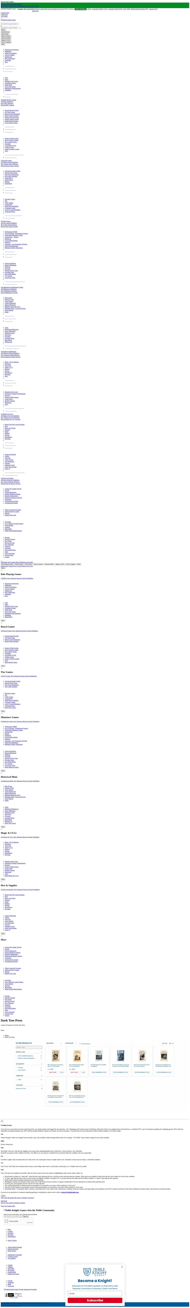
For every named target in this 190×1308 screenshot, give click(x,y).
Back (3, 568)
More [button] (2, 1030)
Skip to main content (7, 1)
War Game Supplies (11, 176)
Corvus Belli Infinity (11, 240)
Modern (7, 182)
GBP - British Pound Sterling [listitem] (136, 9)
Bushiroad (8, 402)
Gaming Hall (5, 13)
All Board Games (6, 631)
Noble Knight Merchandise (13, 531)
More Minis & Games (11, 767)
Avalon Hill (8, 204)
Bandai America (10, 401)
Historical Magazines (11, 496)
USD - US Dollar (80, 9)
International (12, 1236)
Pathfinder (8, 51)
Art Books (8, 499)
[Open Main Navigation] (1, 18)
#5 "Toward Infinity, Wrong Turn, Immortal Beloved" (77, 1096)
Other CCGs (9, 367)
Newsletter (11, 1270)
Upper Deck (8, 399)
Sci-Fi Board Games (11, 123)
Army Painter (9, 460)
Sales (6, 552)
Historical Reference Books (13, 498)
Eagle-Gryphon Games (12, 149)
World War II (9, 180)
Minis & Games (6, 36)
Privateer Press (9, 272)
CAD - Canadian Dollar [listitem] (110, 9)
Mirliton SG (8, 342)
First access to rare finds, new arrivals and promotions (20, 1214)
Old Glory (8, 335)
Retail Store (35, 9)
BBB (9, 1284)
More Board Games (11, 662)
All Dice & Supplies (7, 889)
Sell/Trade (35, 11)
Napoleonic (8, 183)
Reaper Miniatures (10, 265)
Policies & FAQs (13, 1249)
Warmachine (9, 237)
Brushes (7, 430)
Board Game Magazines (12, 114)
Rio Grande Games (11, 142)
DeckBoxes (8, 373)
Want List (56, 9)
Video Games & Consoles (13, 510)
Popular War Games (11, 173)
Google (10, 1281)
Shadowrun (8, 57)
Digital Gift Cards (10, 515)
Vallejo (7, 456)
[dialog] (95, 1158)
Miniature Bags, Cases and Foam (15, 308)
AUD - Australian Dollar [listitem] (95, 9)
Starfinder (8, 60)
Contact (42, 9)
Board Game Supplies (12, 116)
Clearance (8, 548)
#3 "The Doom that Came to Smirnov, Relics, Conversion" (141, 1065)
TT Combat (8, 276)
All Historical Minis (7, 781)
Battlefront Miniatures (11, 329)
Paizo (6, 79)
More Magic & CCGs (11, 876)
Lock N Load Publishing (12, 210)
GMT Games (9, 203)
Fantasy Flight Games (11, 138)
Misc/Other (8, 529)
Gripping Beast (9, 338)
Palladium (8, 90)
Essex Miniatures (10, 331)
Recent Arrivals (9, 543)
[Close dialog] (122, 1267)
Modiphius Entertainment (13, 88)
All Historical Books (11, 503)
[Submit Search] (20, 28)
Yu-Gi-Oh (8, 365)
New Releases (9, 544)
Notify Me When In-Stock (99, 1072)
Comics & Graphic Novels (13, 489)
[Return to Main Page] (1, 570)
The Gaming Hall (13, 562)
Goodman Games (10, 83)
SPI (6, 201)
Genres (7, 557)
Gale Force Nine (10, 278)
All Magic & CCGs (7, 837)
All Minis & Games (7, 721)
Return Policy (12, 1251)
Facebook (11, 1286)
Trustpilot (11, 1282)
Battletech (8, 239)
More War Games (10, 707)
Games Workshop (10, 263)
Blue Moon (8, 340)
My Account (49, 9)
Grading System (13, 1256)
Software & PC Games (12, 511)
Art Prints (8, 522)
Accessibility (12, 1258)
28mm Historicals (10, 305)
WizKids (7, 267)
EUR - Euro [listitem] (122, 9)
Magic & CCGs (6, 40)
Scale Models (9, 310)
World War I (8, 178)
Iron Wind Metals (10, 274)
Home (7, 1035)
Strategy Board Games (12, 117)
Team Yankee (9, 301)
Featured (7, 546)
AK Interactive (9, 461)
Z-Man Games (9, 147)
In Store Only (9, 555)
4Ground (7, 269)
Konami (7, 395)
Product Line (20, 1052)
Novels (7, 490)
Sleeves (7, 371)
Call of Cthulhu (9, 55)
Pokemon (8, 364)
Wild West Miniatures (11, 246)
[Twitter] (14, 1289)
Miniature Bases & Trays (12, 307)
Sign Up (25, 1216)
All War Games (5, 676)
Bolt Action (8, 298)
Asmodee (8, 144)
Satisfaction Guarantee (15, 1255)
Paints (7, 312)
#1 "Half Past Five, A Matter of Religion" (98, 1065)
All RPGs (4, 578)
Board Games (6, 32)
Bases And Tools (10, 428)
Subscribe (95, 1300)
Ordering (10, 1233)
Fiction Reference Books (12, 494)
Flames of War (9, 299)
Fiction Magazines (10, 492)
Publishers (30, 578)
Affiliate (10, 1267)
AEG (6, 151)
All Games (4, 16)
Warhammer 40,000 (11, 232)
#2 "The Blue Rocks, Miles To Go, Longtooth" (76, 1065)
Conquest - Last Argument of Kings (16, 244)
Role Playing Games (7, 564)
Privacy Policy (12, 1240)
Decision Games (10, 199)
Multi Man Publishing (11, 206)
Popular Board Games (12, 110)
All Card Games (10, 112)
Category (19, 1085)
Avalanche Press (10, 211)
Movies (7, 513)
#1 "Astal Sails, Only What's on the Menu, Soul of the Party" (56, 1096)
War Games (5, 34)
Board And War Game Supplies (15, 424)
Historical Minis (6, 38)
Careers (10, 1265)
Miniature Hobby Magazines (14, 248)
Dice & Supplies (6, 42)
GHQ (6, 328)
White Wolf (8, 85)
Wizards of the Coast (11, 81)
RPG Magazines (10, 58)
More (3, 44)
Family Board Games (11, 121)
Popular (7, 537)
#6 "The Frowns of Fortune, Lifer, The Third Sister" (55, 1065)
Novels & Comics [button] (21, 1088)
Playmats (7, 374)
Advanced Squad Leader (12, 171)
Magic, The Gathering (12, 362)
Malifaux (7, 242)
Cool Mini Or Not (10, 145)
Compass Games (10, 208)
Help (9, 1229)
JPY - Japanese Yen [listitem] (151, 9)
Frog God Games (10, 87)
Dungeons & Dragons (12, 49)
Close (3, 1196)
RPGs (3, 30)
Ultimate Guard (9, 465)
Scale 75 (7, 469)
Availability (20, 1064)
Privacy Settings (12, 1238)
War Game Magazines (12, 174)
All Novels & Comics (11, 501)
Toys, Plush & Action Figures (14, 523)
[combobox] (10, 24)
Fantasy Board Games (12, 119)
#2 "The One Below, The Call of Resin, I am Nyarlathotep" (120, 1065)
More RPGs (8, 617)
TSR (6, 78)
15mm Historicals (10, 303)
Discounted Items (10, 550)
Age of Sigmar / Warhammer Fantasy (16, 233)
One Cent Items (10, 553)
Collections (4, 14)
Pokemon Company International (15, 394)
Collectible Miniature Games (14, 235)
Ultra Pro (7, 458)
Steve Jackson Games (11, 140)
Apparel (7, 527)
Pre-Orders (8, 541)
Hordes (16, 237)
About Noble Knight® (15, 1247)
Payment (10, 1235)
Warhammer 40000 (11, 726)
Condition (19, 1076)
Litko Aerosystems (10, 467)
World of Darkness (11, 53)
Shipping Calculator (13, 1253)
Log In (62, 9)
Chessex (7, 463)
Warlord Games (10, 333)
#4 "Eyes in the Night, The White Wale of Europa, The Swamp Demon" (163, 1065)
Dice (6, 62)
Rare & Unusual (10, 539)
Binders (7, 369)
